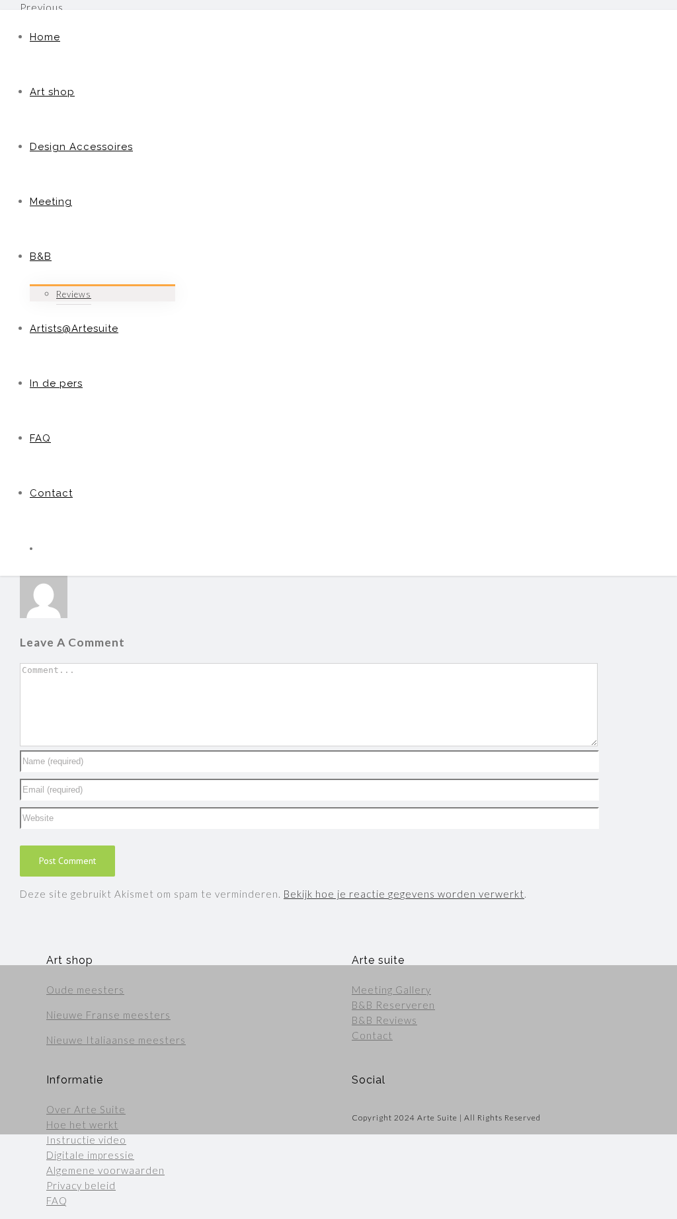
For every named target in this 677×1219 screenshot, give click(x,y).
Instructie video (86, 1140)
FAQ (56, 1200)
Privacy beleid (81, 1185)
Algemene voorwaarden (105, 1170)
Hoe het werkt (82, 1124)
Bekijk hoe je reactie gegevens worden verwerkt (404, 894)
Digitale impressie (90, 1155)
